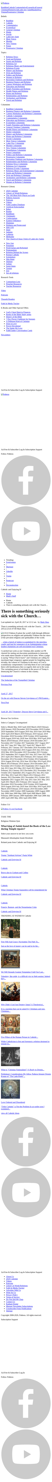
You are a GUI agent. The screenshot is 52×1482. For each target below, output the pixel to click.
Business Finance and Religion (18, 82)
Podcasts (9, 200)
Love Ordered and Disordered (13, 1102)
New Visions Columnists (16, 148)
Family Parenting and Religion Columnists (23, 125)
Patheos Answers (13, 198)
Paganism (10, 245)
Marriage (9, 567)
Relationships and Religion (17, 96)
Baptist (9, 211)
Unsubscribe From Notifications (19, 1308)
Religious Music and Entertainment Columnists (25, 171)
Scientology (11, 257)
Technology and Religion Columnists (21, 178)
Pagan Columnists (13, 152)
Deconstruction (12, 585)
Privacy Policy (12, 1295)
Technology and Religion (16, 98)
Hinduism (10, 223)
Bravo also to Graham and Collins (14, 872)
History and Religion (14, 70)
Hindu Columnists (13, 132)
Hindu (10, 10)
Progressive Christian (15, 12)
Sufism (9, 264)
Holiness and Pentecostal (16, 225)
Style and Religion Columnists (18, 175)
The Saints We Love (14, 328)
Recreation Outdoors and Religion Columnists (24, 159)
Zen (7, 271)
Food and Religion (13, 59)
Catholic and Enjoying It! (11, 860)
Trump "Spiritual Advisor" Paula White (16, 855)
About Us (10, 1276)
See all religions (12, 273)
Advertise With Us (13, 1290)
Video (3, 290)
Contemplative (21, 7)
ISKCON (10, 227)
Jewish (16, 10)
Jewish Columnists (13, 139)
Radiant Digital (12, 1304)
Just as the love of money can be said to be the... (20, 946)
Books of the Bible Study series (18, 314)
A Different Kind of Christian (18, 321)
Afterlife (9, 571)
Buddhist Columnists (14, 109)
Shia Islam (10, 259)
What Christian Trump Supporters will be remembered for (24, 890)
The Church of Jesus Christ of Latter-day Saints (25, 239)
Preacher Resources (14, 284)
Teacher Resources (13, 286)
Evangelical (31, 7)
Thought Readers (8, 299)
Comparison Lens (13, 282)
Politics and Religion (14, 75)
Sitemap (9, 1311)
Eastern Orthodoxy (13, 221)
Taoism (9, 268)
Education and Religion (15, 86)
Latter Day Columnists (15, 143)
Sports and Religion (14, 61)
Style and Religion (13, 73)
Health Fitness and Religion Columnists (22, 129)
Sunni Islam (11, 266)
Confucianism (11, 218)
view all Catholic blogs (10, 1113)
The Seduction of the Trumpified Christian (18, 680)
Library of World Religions (17, 193)
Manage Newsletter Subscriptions (19, 1306)
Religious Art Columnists (16, 166)
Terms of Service (13, 1297)
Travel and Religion (14, 100)
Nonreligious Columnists (16, 150)
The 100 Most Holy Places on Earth (20, 195)
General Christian (13, 30)
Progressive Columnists (15, 157)
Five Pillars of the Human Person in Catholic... (19, 1037)
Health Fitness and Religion (17, 91)
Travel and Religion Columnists (18, 180)
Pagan (8, 46)
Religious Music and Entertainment (20, 66)
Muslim (34, 10)
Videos (9, 202)
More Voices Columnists (16, 141)
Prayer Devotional (13, 326)
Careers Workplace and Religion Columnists (23, 113)
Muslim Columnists (14, 145)
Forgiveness (11, 562)
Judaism (9, 232)
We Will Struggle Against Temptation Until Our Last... (22, 972)
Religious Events (13, 68)
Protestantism (11, 250)
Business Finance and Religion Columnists (23, 111)
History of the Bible (14, 317)
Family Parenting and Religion (18, 89)
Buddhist (4, 7)
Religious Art (11, 64)
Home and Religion (14, 93)
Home (8, 594)
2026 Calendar (12, 191)
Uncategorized (7, 676)
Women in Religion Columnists (18, 182)
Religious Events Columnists (17, 168)
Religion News (12, 57)
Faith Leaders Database (15, 205)
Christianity (10, 216)
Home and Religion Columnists (18, 136)
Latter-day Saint (25, 10)
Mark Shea (44, 622)
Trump (8, 576)
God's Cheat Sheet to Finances (18, 312)
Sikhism (9, 261)
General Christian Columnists (18, 127)
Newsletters (5, 335)
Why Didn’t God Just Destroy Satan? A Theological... (22, 1005)
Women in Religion (14, 77)
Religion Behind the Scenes (17, 252)
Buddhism (10, 214)
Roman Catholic (12, 255)
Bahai (8, 209)
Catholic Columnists (14, 116)
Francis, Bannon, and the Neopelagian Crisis (19, 907)
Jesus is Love (11, 324)
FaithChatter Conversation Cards (19, 330)
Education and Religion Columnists (20, 120)
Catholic (11, 7)
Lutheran (9, 234)
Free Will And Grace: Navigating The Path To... (20, 942)
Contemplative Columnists (16, 118)
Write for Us (11, 1292)
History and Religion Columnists (19, 134)
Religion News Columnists (17, 164)
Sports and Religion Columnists (18, 173)
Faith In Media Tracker (10, 303)
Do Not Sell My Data (14, 1299)
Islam (8, 230)
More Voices (11, 39)
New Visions (11, 43)
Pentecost (10, 580)
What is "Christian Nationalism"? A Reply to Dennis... (22, 1070)
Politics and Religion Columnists (19, 155)
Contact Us (10, 1302)
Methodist (10, 237)
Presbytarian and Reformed (17, 248)
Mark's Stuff (11, 596)
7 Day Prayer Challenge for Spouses (20, 319)
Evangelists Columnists (15, 123)
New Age (10, 243)
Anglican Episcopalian (15, 207)
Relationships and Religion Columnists (21, 162)
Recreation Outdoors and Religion (19, 80)
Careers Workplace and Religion (19, 84)
